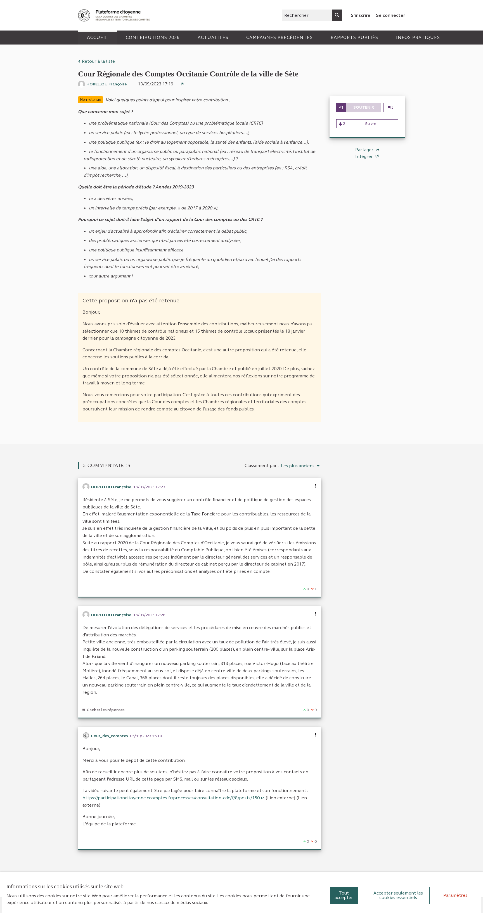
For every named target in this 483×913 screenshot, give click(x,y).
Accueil (97, 37)
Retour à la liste (98, 61)
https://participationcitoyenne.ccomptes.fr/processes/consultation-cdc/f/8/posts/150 (173, 797)
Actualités (213, 37)
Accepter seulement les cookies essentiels (398, 895)
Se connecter (390, 15)
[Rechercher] (337, 15)
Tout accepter (344, 895)
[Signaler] (182, 84)
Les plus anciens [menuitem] (297, 466)
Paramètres (455, 895)
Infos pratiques (418, 37)
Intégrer (364, 156)
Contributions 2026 (153, 37)
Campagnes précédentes (279, 37)
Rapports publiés (354, 37)
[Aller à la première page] (114, 15)
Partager (365, 150)
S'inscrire (360, 15)
